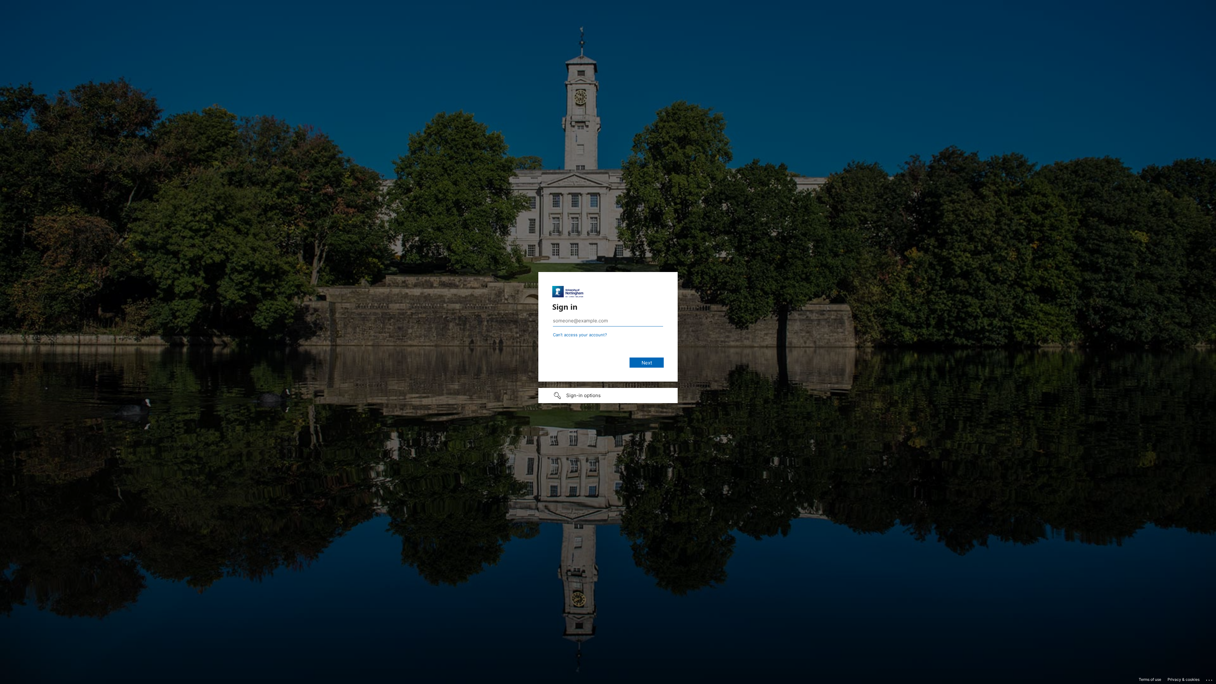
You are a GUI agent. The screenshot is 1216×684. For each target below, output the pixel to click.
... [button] (1209, 678)
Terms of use (1150, 679)
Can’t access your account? (580, 334)
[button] (608, 395)
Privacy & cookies (1184, 679)
